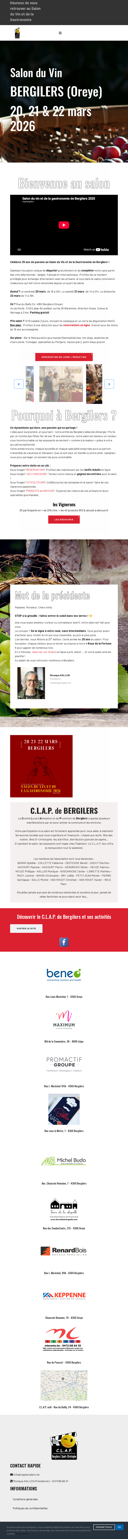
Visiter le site (26, 928)
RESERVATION (35, 469)
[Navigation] (60, 33)
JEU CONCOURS (36, 474)
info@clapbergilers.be (60, 682)
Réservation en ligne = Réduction (64, 357)
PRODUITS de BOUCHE (40, 490)
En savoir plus (22, 1533)
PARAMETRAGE (104, 1527)
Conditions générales (25, 1499)
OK (119, 1527)
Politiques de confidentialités (30, 1508)
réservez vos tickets (44, 652)
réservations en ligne (76, 325)
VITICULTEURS (35, 482)
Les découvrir (64, 519)
